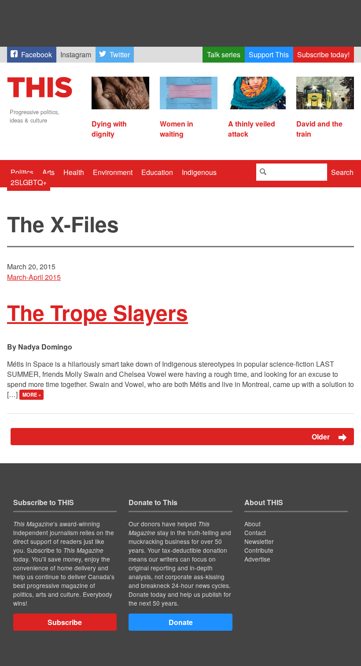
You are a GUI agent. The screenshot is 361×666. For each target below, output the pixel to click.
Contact (255, 532)
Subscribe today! (323, 54)
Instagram (75, 54)
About (252, 523)
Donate (181, 622)
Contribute (258, 550)
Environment (113, 172)
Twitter (120, 54)
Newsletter (259, 541)
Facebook (36, 54)
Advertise (257, 558)
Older (322, 437)
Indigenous (199, 172)
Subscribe (65, 622)
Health (73, 172)
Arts (48, 172)
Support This (269, 54)
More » (31, 394)
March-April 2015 (34, 277)
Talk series (223, 54)
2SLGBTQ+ (29, 182)
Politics (22, 172)
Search (342, 172)
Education (157, 172)
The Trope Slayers (97, 312)
